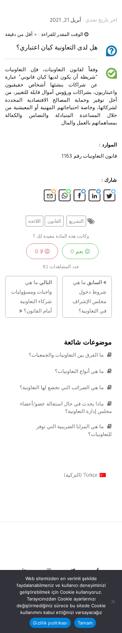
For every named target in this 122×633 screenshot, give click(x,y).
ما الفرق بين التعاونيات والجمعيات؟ (67, 355)
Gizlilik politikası (50, 623)
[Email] (49, 197)
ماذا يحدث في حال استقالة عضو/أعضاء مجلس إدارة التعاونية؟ (66, 407)
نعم (77, 251)
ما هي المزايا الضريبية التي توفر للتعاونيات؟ (74, 430)
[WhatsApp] (64, 197)
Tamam (85, 623)
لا (40, 251)
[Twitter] (109, 197)
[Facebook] (79, 197)
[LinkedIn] (94, 197)
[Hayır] (113, 601)
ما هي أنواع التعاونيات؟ (80, 371)
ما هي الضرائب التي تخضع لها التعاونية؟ (62, 387)
